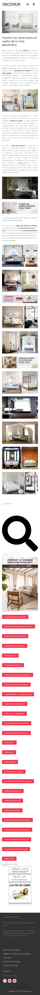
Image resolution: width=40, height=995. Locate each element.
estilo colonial (6, 73)
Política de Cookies (10, 965)
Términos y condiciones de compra (16, 954)
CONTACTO (7, 971)
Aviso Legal (7, 958)
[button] (27, 4)
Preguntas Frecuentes (12, 950)
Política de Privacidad (11, 962)
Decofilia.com (26, 991)
